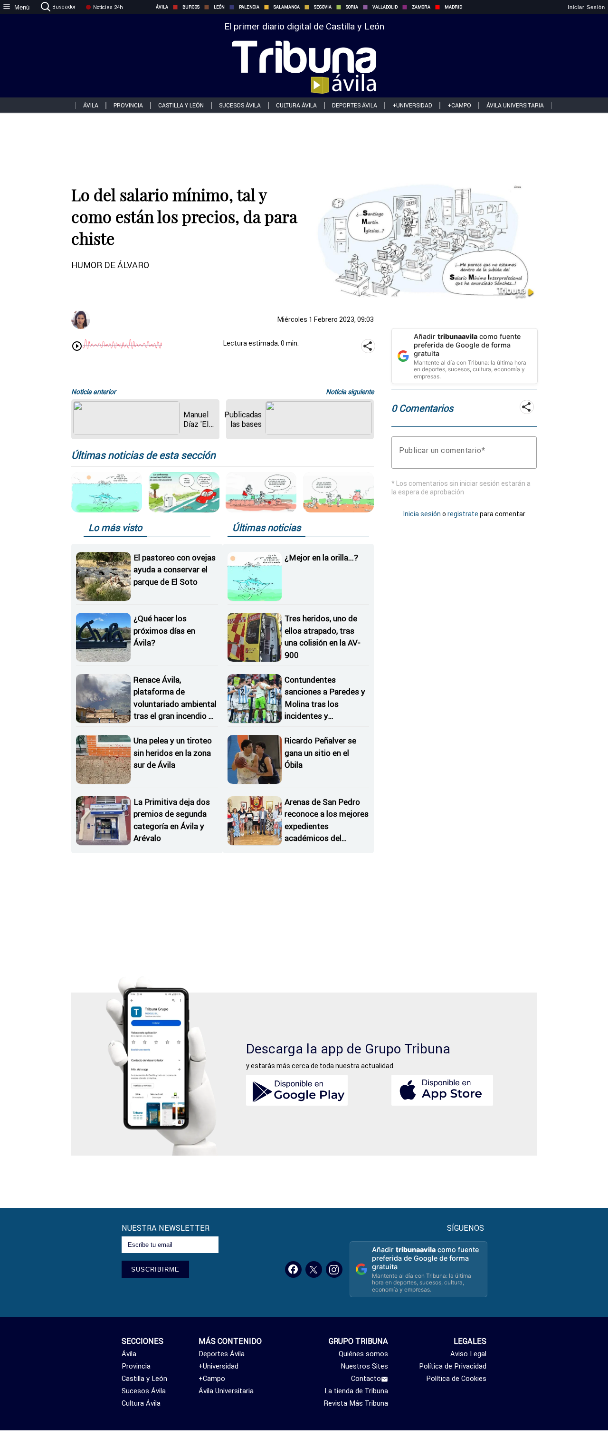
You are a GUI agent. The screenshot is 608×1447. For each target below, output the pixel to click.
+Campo (459, 105)
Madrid (453, 7)
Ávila (162, 7)
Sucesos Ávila (240, 105)
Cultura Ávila (296, 105)
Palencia (249, 7)
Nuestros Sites (364, 1366)
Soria (352, 7)
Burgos (191, 7)
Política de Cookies (456, 1378)
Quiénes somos (363, 1354)
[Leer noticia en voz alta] (77, 347)
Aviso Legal (468, 1354)
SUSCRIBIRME (155, 1269)
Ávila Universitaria (515, 105)
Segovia (323, 7)
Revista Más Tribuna (356, 1403)
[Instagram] (334, 1269)
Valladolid (385, 7)
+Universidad (412, 105)
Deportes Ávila (354, 105)
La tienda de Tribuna (356, 1391)
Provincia (128, 105)
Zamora (421, 7)
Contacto (366, 1378)
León (219, 7)
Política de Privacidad (452, 1366)
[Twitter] (313, 1269)
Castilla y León (181, 105)
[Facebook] (293, 1269)
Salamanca (287, 7)
